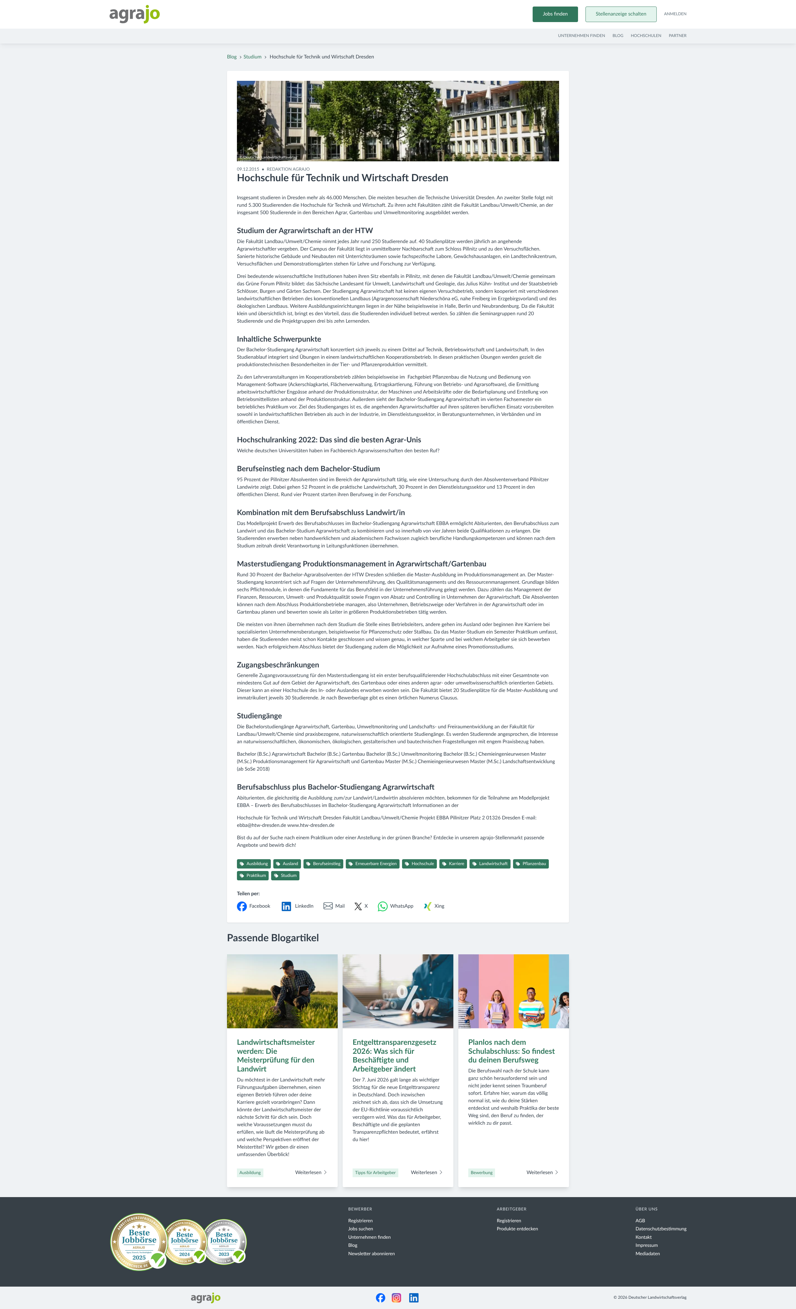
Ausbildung (257, 864)
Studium (252, 57)
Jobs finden (555, 14)
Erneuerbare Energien (376, 864)
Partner (678, 36)
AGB (640, 1221)
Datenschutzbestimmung (661, 1229)
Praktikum (256, 875)
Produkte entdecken (517, 1229)
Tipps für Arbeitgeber (375, 1173)
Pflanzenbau (534, 864)
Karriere (456, 864)
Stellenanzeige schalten (621, 14)
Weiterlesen (309, 1172)
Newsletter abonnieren (371, 1253)
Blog (618, 36)
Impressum (647, 1245)
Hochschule (423, 864)
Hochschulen (646, 36)
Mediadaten (648, 1253)
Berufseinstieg (326, 864)
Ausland (290, 864)
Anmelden (675, 14)
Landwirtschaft (493, 864)
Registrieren (360, 1221)
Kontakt (644, 1237)
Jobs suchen (360, 1229)
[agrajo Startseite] (134, 14)
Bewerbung (482, 1173)
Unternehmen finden (581, 36)
